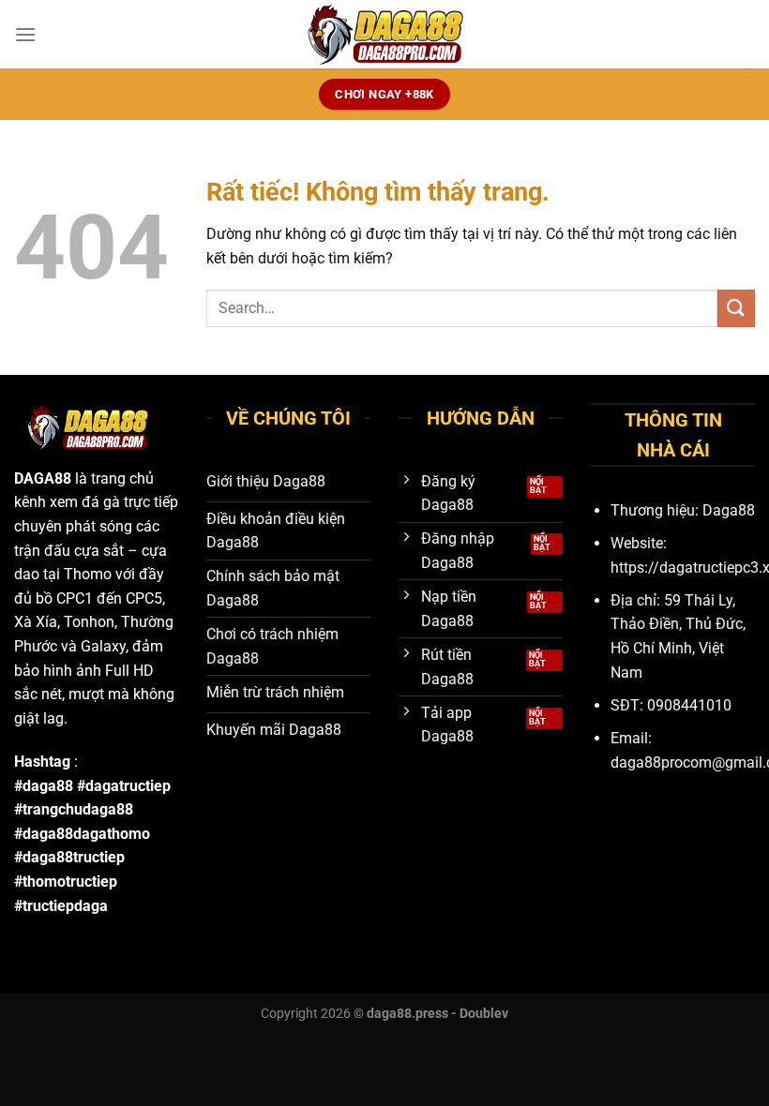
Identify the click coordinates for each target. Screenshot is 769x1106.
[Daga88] (384, 34)
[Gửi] (736, 308)
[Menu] (25, 34)
